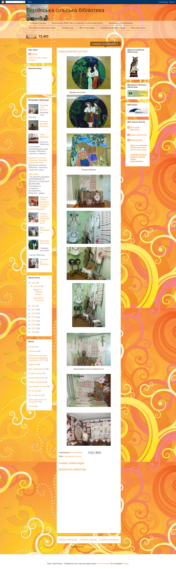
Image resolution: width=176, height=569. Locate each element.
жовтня (37, 286)
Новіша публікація (68, 539)
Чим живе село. (138, 28)
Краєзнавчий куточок (44, 242)
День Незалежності (45, 230)
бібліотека (32, 351)
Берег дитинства (138, 135)
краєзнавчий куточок (72, 456)
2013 (33, 313)
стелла (31, 406)
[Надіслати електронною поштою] (89, 452)
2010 (33, 283)
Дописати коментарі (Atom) (95, 547)
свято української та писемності (37, 400)
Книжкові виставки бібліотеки (44, 123)
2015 (33, 321)
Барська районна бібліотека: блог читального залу (138, 147)
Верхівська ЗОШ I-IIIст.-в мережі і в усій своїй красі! (77, 23)
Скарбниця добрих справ (112, 28)
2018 (33, 332)
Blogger (126, 564)
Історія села (68, 28)
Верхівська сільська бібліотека (65, 10)
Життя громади (86, 28)
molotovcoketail (103, 564)
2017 (33, 328)
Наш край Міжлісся (135, 128)
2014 (33, 317)
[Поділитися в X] (94, 452)
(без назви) (33, 174)
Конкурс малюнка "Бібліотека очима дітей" (45, 218)
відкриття (32, 364)
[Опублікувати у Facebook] (97, 452)
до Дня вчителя (35, 373)
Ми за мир (33, 391)
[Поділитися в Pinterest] (99, 452)
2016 (33, 324)
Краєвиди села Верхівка (121, 23)
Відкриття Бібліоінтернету (38, 291)
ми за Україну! (34, 395)
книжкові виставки (36, 378)
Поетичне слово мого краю (42, 28)
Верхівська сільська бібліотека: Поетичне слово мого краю (37, 160)
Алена (34, 54)
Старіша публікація (109, 539)
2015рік (31, 347)
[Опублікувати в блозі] (92, 452)
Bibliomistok (136, 140)
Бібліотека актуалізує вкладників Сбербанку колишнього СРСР (38, 357)
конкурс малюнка (36, 382)
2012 (33, 309)
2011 (33, 306)
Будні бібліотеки (44, 135)
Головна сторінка (37, 23)
